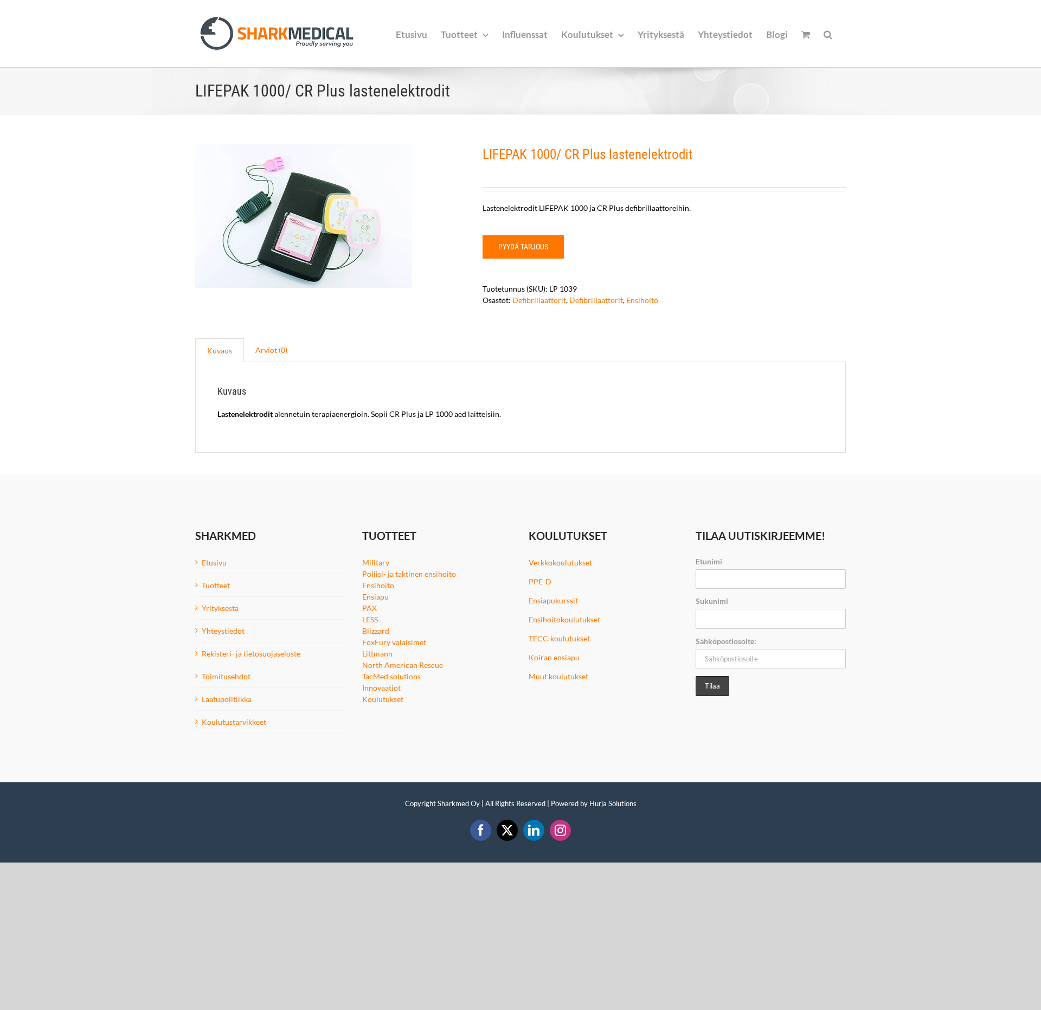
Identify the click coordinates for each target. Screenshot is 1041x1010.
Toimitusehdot (226, 676)
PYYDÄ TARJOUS (523, 246)
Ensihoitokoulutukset (564, 619)
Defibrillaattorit (539, 300)
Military (375, 562)
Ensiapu (375, 596)
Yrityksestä (220, 608)
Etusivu (214, 562)
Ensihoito (642, 300)
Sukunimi (712, 601)
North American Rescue (402, 665)
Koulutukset (382, 699)
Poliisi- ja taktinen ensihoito (409, 573)
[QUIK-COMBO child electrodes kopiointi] (330, 216)
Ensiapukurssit (553, 600)
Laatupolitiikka (227, 699)
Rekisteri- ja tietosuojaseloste (251, 653)
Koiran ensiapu (554, 657)
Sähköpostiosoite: (726, 641)
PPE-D (540, 581)
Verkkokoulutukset (560, 562)
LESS (370, 619)
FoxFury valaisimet (394, 642)
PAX (369, 608)
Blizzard (375, 630)
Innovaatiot (381, 687)
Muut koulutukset (558, 676)
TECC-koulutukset (559, 638)
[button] (828, 33)
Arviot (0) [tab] (271, 350)
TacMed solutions (391, 676)
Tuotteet (216, 585)
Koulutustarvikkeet (234, 721)
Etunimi (709, 561)
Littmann (377, 653)
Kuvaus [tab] (219, 350)
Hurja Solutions (613, 803)
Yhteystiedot (223, 630)
